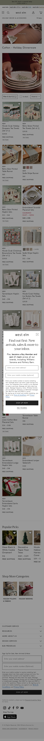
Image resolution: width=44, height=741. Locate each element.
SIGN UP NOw (22, 403)
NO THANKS (22, 408)
